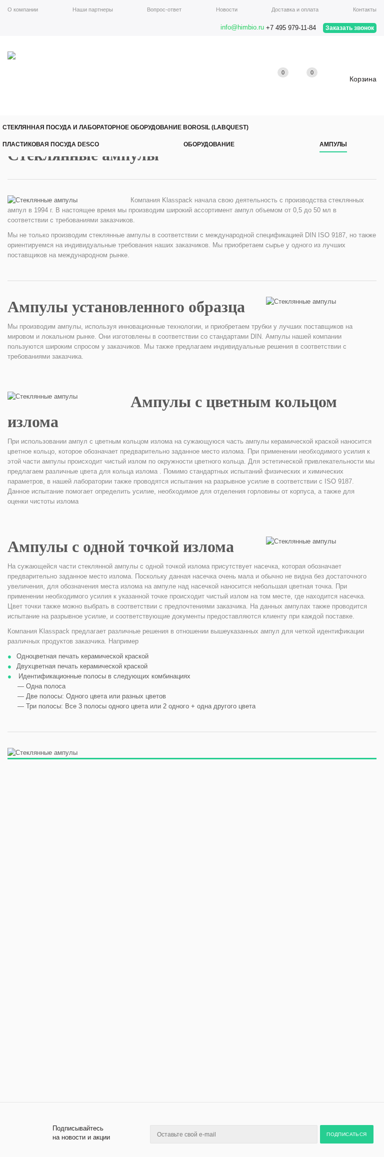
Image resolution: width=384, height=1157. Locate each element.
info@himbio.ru (242, 27)
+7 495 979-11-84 (291, 27)
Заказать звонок (350, 27)
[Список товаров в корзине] (355, 82)
